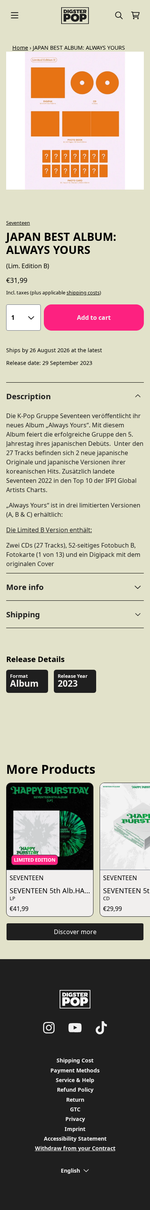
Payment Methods (75, 1070)
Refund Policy (75, 1089)
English (70, 1170)
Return (75, 1099)
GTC (75, 1109)
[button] (75, 587)
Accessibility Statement (75, 1138)
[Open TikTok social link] (101, 1027)
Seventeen (18, 222)
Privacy (75, 1119)
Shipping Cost (75, 1060)
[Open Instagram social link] (48, 1027)
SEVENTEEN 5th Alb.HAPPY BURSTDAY (51, 890)
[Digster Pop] (74, 15)
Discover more (75, 932)
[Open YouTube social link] (75, 1027)
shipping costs (83, 292)
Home (20, 47)
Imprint (75, 1129)
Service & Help (75, 1080)
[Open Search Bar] (118, 15)
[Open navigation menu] (14, 15)
